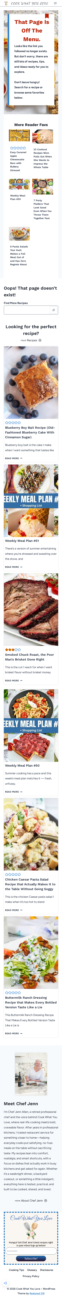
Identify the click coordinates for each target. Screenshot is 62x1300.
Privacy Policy (31, 1276)
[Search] (53, 310)
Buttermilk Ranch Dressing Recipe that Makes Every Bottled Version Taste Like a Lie (31, 1002)
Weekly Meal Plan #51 (22, 541)
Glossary (32, 1269)
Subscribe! (31, 1258)
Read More (13, 458)
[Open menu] (55, 3)
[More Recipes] (31, 340)
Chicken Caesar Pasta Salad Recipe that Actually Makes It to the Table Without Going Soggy (30, 884)
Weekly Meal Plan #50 (22, 765)
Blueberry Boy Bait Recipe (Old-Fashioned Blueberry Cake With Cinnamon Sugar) (30, 432)
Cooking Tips (16, 1269)
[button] (11, 148)
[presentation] (19, 135)
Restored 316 (37, 1293)
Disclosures (46, 1269)
